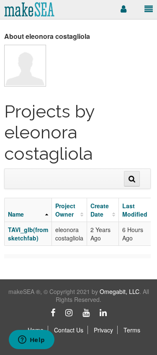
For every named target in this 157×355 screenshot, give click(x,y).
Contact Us (68, 330)
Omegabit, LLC (119, 291)
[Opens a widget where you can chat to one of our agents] (31, 340)
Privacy (103, 330)
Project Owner (65, 210)
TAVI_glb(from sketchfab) (28, 233)
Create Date (99, 210)
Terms (132, 330)
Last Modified (134, 210)
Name (16, 214)
